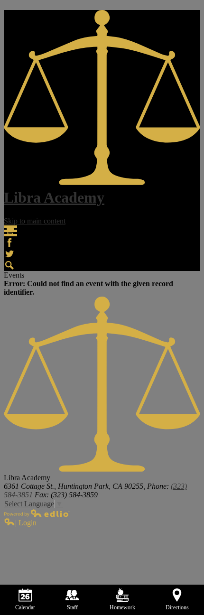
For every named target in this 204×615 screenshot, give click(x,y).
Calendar (25, 607)
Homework (122, 607)
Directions (177, 607)
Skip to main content (34, 221)
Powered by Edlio (37, 513)
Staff (72, 607)
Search (9, 265)
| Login (26, 523)
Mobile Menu (10, 230)
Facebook (9, 242)
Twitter (9, 254)
